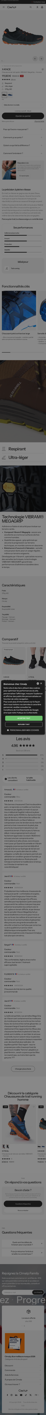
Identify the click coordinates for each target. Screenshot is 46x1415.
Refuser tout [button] (24, 724)
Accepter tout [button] (23, 718)
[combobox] (38, 683)
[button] (23, 730)
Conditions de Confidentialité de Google (21, 710)
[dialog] (23, 707)
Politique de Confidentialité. (27, 713)
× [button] (41, 683)
